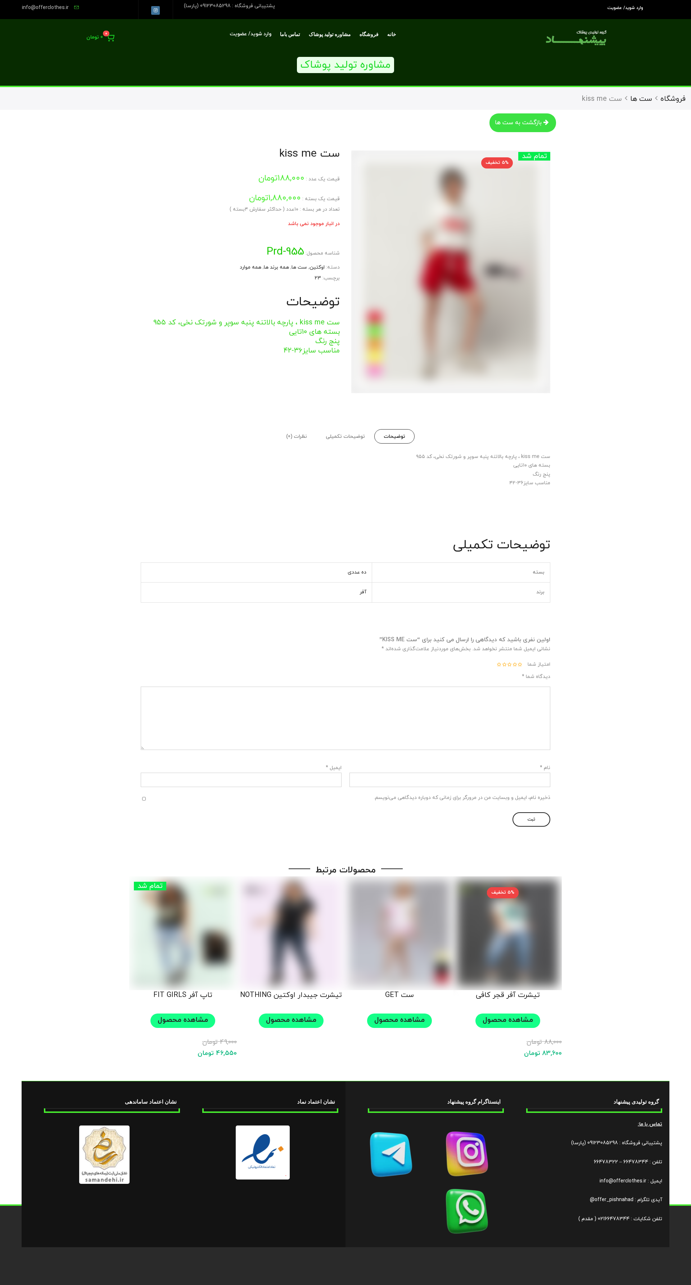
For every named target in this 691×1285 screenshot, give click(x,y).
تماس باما (290, 34)
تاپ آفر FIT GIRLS (182, 995)
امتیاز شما (539, 664)
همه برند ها (276, 267)
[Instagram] (155, 10)
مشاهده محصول (508, 1020)
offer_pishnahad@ (611, 1199)
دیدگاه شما (536, 676)
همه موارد (250, 267)
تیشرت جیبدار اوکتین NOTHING (291, 995)
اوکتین (317, 267)
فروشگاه (369, 34)
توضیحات (394, 436)
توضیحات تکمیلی (345, 436)
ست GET (399, 995)
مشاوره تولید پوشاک (330, 34)
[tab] (394, 436)
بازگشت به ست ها (518, 122)
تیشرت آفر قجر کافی (508, 995)
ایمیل (334, 767)
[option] (450, 271)
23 (318, 278)
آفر (363, 592)
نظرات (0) (296, 436)
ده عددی (357, 572)
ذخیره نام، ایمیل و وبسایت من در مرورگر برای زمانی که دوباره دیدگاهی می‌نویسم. (462, 797)
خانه (391, 34)
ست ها (641, 99)
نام (545, 767)
